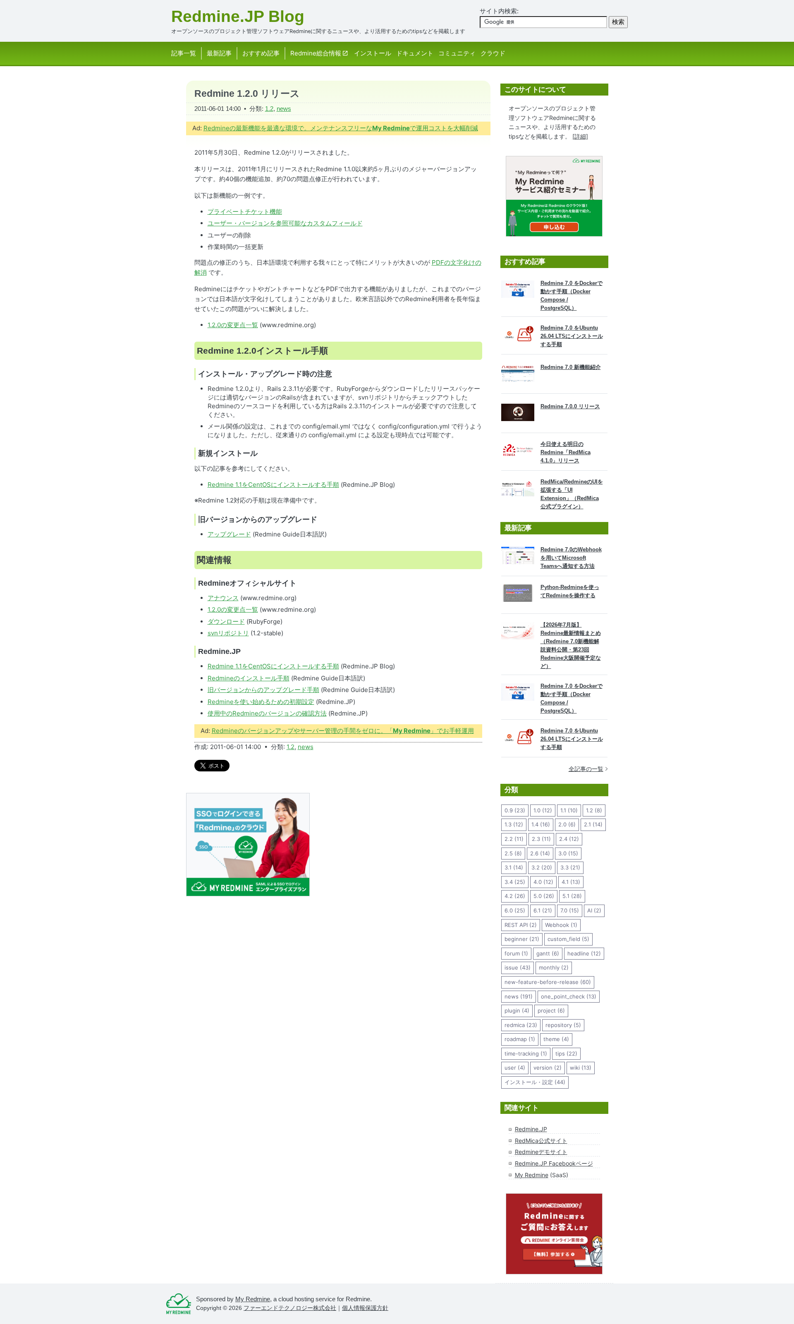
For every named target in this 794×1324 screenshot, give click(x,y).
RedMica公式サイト (541, 1140)
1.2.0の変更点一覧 (233, 325)
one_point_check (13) (568, 996)
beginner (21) (522, 939)
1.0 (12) (542, 810)
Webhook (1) (561, 925)
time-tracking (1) (526, 1053)
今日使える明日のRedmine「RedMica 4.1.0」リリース (565, 452)
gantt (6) (547, 953)
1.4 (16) (540, 824)
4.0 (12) (543, 882)
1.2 (269, 108)
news (284, 108)
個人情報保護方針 (365, 1308)
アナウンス (223, 598)
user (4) (515, 1067)
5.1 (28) (572, 896)
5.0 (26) (543, 896)
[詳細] (580, 136)
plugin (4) (517, 1010)
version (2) (547, 1067)
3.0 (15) (568, 853)
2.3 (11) (541, 839)
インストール (372, 53)
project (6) (551, 1010)
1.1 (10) (569, 810)
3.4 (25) (515, 882)
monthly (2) (554, 967)
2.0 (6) (567, 824)
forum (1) (516, 953)
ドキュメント (414, 53)
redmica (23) (521, 1025)
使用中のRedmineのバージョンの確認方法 (267, 713)
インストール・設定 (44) (535, 1082)
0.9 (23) (515, 810)
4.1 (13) (571, 882)
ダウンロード (226, 621)
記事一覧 (183, 53)
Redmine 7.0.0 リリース (570, 406)
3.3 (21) (570, 867)
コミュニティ (457, 53)
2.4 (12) (569, 839)
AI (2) (594, 910)
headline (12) (584, 953)
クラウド (493, 53)
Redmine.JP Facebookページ (554, 1163)
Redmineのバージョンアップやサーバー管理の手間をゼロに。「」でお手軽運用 (343, 731)
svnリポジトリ (228, 633)
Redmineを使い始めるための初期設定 (261, 702)
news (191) (519, 996)
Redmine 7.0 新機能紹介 (570, 367)
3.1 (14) (514, 867)
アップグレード (229, 534)
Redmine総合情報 (315, 53)
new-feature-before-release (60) (548, 982)
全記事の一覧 (586, 768)
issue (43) (518, 967)
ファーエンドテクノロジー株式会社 (290, 1308)
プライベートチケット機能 (245, 211)
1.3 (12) (514, 824)
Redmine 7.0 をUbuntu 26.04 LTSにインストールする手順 (571, 336)
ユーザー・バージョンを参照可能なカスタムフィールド (285, 223)
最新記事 (219, 53)
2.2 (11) (514, 839)
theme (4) (556, 1039)
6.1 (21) (542, 910)
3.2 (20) (541, 867)
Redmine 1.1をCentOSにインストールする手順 (273, 484)
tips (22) (566, 1053)
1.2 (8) (594, 810)
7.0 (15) (569, 910)
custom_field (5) (568, 939)
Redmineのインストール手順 (248, 678)
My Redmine (531, 1174)
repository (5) (563, 1025)
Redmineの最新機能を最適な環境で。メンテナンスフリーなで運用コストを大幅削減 (340, 128)
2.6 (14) (540, 853)
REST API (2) (521, 925)
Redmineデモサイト (541, 1151)
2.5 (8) (513, 853)
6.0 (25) (515, 910)
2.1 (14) (593, 824)
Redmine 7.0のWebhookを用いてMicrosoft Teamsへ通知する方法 (571, 557)
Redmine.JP (531, 1128)
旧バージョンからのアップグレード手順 (263, 690)
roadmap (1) (520, 1039)
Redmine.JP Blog (237, 16)
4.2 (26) (515, 896)
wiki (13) (580, 1067)
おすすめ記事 (261, 53)
